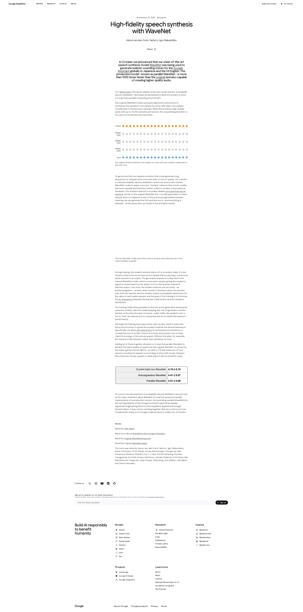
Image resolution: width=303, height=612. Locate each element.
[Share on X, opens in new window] (139, 55)
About (73, 4)
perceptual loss (144, 330)
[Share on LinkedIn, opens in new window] (151, 55)
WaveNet (155, 65)
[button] (151, 49)
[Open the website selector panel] (27, 4)
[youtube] (102, 483)
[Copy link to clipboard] (164, 55)
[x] (90, 483)
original (160, 77)
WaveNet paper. (140, 443)
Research (51, 4)
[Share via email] (157, 55)
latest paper (125, 92)
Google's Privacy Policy (156, 497)
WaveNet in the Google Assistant (149, 433)
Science (63, 4)
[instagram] (96, 483)
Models (39, 4)
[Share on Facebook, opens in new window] (145, 55)
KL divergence (126, 299)
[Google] (79, 606)
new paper (129, 428)
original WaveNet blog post (137, 438)
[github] (114, 483)
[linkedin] (108, 483)
